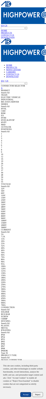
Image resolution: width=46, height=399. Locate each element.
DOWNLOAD (12, 76)
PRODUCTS (6, 33)
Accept (25, 395)
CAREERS (11, 72)
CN (5, 25)
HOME (4, 30)
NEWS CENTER (13, 70)
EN (2, 25)
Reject (37, 395)
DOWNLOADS (8, 37)
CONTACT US (7, 35)
